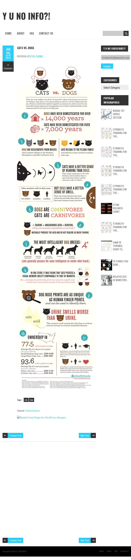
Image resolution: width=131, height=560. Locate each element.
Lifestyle (31, 56)
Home (8, 33)
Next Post (85, 435)
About (21, 33)
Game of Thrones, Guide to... (118, 245)
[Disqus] (49, 491)
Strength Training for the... (120, 132)
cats (26, 399)
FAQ (32, 33)
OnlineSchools (32, 410)
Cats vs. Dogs (25, 48)
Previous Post (15, 435)
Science (39, 56)
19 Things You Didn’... (120, 262)
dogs (31, 399)
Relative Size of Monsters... (120, 278)
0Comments (8, 66)
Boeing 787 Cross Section (119, 114)
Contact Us (46, 33)
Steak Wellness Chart (118, 208)
